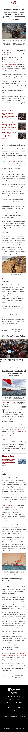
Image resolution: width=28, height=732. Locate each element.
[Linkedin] (19, 696)
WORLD (9, 702)
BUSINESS (19, 702)
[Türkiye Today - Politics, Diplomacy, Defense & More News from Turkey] (14, 2)
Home (11, 6)
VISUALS (14, 710)
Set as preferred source (21, 51)
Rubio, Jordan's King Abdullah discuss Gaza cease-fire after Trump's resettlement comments (9, 125)
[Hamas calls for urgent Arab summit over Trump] (22, 135)
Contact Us (22, 716)
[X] (8, 696)
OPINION (19, 707)
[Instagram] (11, 696)
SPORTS (9, 707)
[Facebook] (17, 696)
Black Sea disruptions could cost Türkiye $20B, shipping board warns (8, 461)
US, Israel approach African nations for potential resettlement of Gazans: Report (9, 116)
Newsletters (13, 716)
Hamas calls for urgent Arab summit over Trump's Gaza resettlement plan (9, 135)
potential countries (11, 64)
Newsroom (6, 50)
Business (4, 465)
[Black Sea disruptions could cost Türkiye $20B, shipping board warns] (22, 461)
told (14, 161)
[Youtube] (14, 696)
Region (16, 6)
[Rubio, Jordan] (22, 126)
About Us (5, 716)
